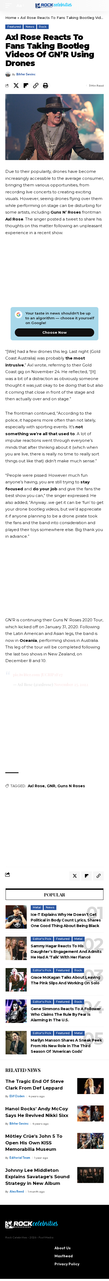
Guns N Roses (71, 786)
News (30, 26)
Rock (43, 26)
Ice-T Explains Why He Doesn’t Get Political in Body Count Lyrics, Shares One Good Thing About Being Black (66, 920)
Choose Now (54, 332)
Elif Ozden (17, 1096)
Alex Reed (17, 1191)
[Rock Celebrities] (54, 5)
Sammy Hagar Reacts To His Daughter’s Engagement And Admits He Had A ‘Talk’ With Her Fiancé (66, 952)
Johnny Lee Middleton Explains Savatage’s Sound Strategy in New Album (37, 1177)
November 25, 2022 (71, 684)
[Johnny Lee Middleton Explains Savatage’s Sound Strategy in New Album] (90, 1175)
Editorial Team (20, 1158)
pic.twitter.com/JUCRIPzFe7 (38, 674)
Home (10, 17)
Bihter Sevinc (25, 74)
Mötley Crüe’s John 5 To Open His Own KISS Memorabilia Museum (33, 1142)
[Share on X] (16, 85)
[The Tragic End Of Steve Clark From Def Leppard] (90, 1086)
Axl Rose (36, 786)
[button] (9, 5)
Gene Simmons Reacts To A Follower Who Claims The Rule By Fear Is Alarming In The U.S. (66, 1014)
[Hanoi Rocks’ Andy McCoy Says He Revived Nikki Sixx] (90, 1113)
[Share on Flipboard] (25, 85)
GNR (51, 786)
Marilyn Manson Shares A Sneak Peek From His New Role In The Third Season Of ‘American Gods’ (66, 1046)
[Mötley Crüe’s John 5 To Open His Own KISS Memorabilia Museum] (90, 1141)
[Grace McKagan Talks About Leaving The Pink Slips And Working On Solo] (16, 980)
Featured (14, 26)
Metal (37, 907)
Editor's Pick (42, 939)
